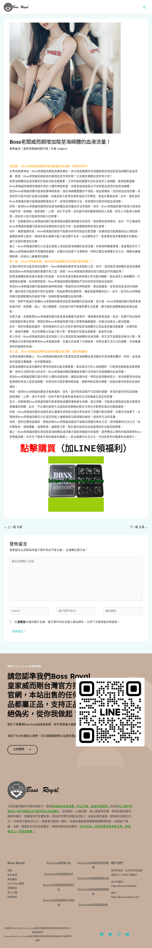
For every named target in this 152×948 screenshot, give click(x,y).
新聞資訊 (12, 888)
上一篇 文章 (13, 527)
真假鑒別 (12, 879)
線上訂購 (12, 892)
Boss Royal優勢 (15, 883)
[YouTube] (127, 934)
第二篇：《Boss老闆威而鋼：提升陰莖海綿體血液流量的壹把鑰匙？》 (52, 261)
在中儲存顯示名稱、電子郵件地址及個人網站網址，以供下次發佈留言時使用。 (67, 622)
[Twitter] (110, 934)
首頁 (9, 870)
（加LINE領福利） (94, 448)
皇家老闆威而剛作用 (35, 149)
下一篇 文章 (139, 527)
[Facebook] (102, 934)
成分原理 (12, 874)
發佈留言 (15, 149)
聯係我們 (12, 896)
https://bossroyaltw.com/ (125, 897)
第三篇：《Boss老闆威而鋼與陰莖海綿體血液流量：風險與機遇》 (49, 351)
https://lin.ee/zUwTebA (123, 886)
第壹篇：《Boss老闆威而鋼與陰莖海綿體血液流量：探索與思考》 (49, 166)
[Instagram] (119, 934)
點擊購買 (38, 448)
